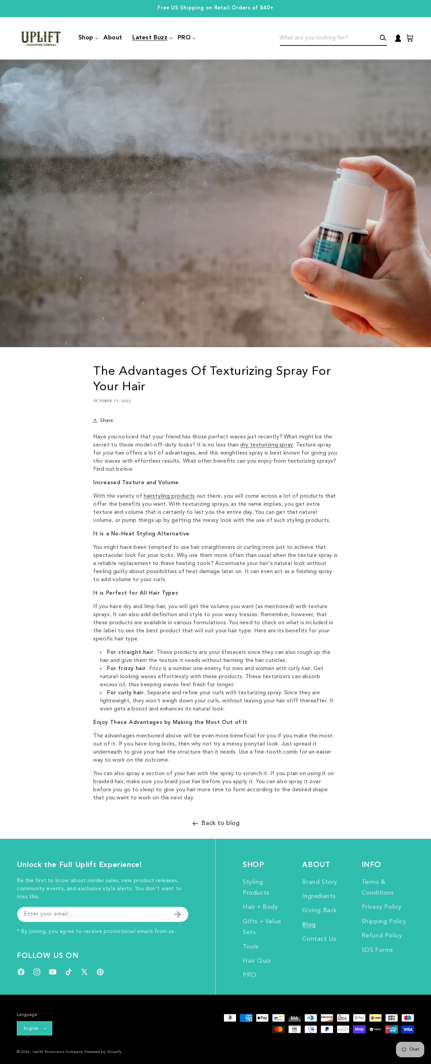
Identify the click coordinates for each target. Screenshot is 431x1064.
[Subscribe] (177, 914)
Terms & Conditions (378, 887)
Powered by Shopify (103, 1052)
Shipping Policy (384, 922)
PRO (249, 975)
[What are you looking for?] (383, 38)
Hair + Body (260, 907)
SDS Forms (377, 950)
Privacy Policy (382, 907)
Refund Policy (382, 936)
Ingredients (319, 896)
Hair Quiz (257, 961)
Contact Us (319, 939)
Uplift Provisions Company (58, 1052)
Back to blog (220, 823)
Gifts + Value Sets (262, 927)
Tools (251, 947)
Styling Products (256, 887)
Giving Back (319, 910)
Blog (309, 925)
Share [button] (106, 420)
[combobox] (333, 38)
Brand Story (319, 882)
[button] (85, 38)
